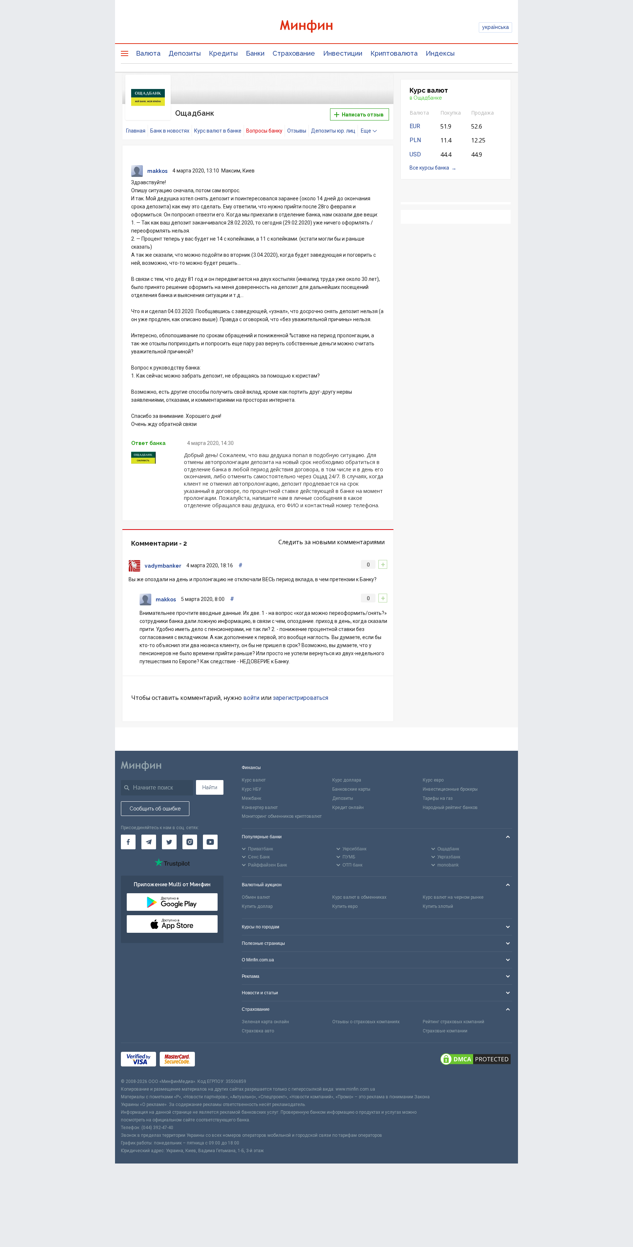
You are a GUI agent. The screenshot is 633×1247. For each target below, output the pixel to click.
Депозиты (185, 53)
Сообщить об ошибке (155, 809)
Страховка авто (258, 1030)
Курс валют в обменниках (359, 897)
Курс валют (254, 780)
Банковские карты (351, 789)
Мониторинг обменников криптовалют (282, 816)
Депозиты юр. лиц (333, 131)
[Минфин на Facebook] (128, 842)
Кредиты (223, 53)
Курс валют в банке (217, 131)
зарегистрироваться (300, 697)
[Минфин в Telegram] (148, 842)
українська (495, 27)
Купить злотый (438, 906)
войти (251, 697)
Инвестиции (342, 53)
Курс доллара (346, 780)
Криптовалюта (394, 53)
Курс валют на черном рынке (453, 897)
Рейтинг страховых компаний (453, 1021)
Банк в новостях (169, 131)
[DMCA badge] (475, 1060)
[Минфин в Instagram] (189, 842)
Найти (209, 787)
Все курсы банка (429, 168)
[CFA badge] (215, 1060)
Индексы (440, 53)
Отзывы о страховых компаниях (366, 1021)
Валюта (148, 53)
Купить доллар (257, 906)
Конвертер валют (260, 807)
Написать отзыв (362, 115)
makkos (157, 171)
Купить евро (345, 906)
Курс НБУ (251, 789)
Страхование (294, 53)
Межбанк (251, 798)
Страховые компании (445, 1030)
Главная (135, 131)
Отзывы (296, 131)
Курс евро (433, 780)
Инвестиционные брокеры (450, 789)
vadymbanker (163, 566)
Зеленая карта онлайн (265, 1021)
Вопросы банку (264, 131)
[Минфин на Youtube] (210, 842)
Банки (255, 53)
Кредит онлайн (348, 807)
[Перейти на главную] (316, 27)
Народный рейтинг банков (450, 807)
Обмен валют (256, 897)
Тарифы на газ (438, 798)
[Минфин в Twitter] (169, 842)
